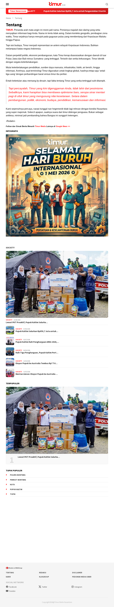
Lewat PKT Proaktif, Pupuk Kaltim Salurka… (27, 322)
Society (10, 247)
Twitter (44, 587)
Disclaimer (77, 572)
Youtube (12, 591)
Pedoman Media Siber (81, 577)
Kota (12, 484)
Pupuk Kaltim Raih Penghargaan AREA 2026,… (37, 342)
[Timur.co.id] (57, 4)
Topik (12, 494)
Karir (8, 577)
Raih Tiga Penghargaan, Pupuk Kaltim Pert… (37, 352)
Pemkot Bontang (18, 480)
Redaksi (42, 572)
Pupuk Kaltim (16, 489)
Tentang (10, 572)
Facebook (13, 587)
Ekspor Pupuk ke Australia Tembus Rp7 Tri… (37, 363)
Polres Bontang (17, 475)
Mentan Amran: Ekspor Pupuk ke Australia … (37, 374)
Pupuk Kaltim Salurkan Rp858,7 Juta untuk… (37, 331)
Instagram (78, 587)
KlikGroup (44, 577)
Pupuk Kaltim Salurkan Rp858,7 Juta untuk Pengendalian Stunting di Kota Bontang (60, 11)
